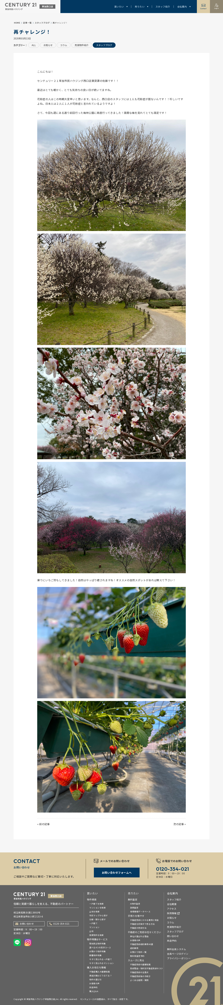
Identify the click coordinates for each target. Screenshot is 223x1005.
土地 (91, 931)
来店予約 (93, 987)
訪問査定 (134, 907)
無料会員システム (176, 949)
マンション (94, 927)
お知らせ (48, 45)
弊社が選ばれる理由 (139, 936)
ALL (34, 45)
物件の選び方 (95, 979)
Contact (203, 9)
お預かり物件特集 (97, 951)
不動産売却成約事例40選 (141, 944)
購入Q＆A (93, 991)
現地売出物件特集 (97, 943)
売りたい (139, 6)
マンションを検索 (97, 907)
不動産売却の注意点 (139, 972)
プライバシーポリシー (179, 958)
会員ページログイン (177, 953)
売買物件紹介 (81, 45)
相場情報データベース (140, 911)
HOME (17, 22)
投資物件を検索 (96, 935)
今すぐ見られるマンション (101, 963)
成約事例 (134, 948)
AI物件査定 (135, 903)
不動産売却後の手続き (140, 976)
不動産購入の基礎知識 (99, 971)
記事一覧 (27, 22)
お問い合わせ (27, 923)
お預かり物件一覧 (138, 952)
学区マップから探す (98, 915)
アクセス (171, 908)
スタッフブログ (42, 22)
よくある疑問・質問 (139, 980)
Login (216, 8)
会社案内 (182, 6)
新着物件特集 (95, 955)
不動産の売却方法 (138, 927)
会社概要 (171, 904)
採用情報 (171, 913)
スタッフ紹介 (163, 6)
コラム (63, 45)
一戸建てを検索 (96, 903)
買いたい (119, 6)
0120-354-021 (61, 923)
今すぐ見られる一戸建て (100, 959)
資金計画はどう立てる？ (100, 975)
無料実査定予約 (137, 956)
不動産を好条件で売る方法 (142, 924)
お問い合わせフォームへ (117, 872)
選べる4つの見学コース (100, 947)
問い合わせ (173, 936)
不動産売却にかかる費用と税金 (144, 920)
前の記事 (44, 824)
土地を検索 (94, 911)
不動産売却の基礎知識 (140, 964)
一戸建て (93, 923)
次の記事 (178, 824)
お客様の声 (94, 983)
